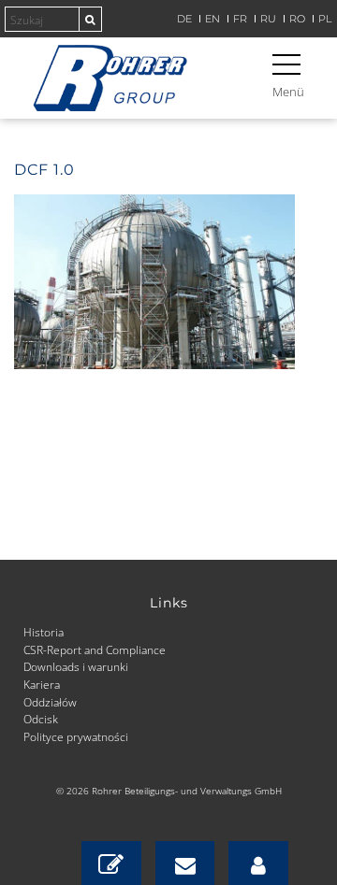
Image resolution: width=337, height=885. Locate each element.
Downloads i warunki (75, 666)
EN (212, 19)
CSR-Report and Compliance (94, 649)
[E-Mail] (185, 863)
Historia (43, 631)
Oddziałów (50, 701)
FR (240, 19)
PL (324, 19)
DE (184, 19)
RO (297, 19)
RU (268, 19)
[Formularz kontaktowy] (111, 863)
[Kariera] (258, 863)
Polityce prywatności (75, 736)
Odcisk (40, 718)
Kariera (41, 684)
